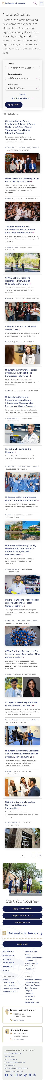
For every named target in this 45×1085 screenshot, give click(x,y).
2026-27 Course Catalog (31, 964)
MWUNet (28, 969)
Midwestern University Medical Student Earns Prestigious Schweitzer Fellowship (21, 373)
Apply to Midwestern (22, 908)
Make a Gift (22, 944)
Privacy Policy (9, 1065)
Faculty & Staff (8, 985)
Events (27, 954)
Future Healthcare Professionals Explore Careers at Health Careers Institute (22, 603)
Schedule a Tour (22, 922)
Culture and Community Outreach (26, 147)
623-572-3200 (19, 1040)
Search (11, 64)
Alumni (5, 979)
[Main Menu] (41, 3)
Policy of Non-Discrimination (14, 1062)
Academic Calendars (33, 979)
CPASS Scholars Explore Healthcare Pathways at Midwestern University (17, 281)
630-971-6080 (18, 1020)
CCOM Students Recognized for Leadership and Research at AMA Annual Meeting (22, 654)
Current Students (9, 982)
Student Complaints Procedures (16, 1068)
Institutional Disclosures (13, 1053)
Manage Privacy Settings (13, 1071)
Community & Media (10, 988)
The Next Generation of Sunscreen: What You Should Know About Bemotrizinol (20, 229)
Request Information (21, 915)
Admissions (8, 955)
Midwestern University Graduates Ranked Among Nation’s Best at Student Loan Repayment (22, 754)
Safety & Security (32, 1002)
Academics (8, 951)
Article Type (13, 84)
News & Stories (31, 951)
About (5, 970)
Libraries (28, 999)
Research (16, 418)
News (9, 147)
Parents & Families (9, 992)
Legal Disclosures (10, 1059)
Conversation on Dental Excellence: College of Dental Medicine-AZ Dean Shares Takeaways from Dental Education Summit (20, 127)
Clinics (15, 247)
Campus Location (15, 74)
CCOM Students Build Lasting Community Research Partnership (20, 805)
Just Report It (9, 1056)
